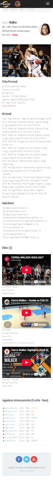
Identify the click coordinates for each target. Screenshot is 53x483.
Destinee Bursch (11, 411)
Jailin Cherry (9, 415)
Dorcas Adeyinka (11, 408)
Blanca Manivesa (11, 431)
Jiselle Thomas (10, 441)
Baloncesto (13, 9)
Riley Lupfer (9, 428)
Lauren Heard (10, 421)
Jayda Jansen (10, 424)
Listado (21, 9)
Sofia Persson (10, 434)
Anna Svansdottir (11, 437)
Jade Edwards (10, 418)
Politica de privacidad (26, 471)
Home (6, 9)
